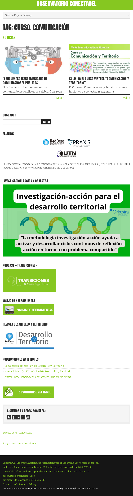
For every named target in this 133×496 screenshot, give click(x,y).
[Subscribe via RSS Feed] (9, 417)
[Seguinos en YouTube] (28, 417)
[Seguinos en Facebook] (14, 417)
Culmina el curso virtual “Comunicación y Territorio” (99, 80)
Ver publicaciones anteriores (19, 443)
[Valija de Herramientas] (28, 314)
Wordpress (30, 488)
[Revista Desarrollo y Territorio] (28, 349)
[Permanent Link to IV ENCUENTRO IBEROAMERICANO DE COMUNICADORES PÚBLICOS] (33, 75)
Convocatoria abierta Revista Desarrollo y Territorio (34, 365)
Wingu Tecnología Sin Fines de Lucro (77, 488)
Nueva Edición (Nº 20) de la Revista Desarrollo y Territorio (38, 371)
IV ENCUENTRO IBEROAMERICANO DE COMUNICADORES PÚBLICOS (25, 80)
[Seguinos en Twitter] (18, 417)
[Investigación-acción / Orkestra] (66, 255)
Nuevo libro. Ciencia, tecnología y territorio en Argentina (38, 377)
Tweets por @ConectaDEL (17, 432)
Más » (60, 98)
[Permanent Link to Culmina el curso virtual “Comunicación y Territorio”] (99, 75)
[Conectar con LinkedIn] (23, 417)
